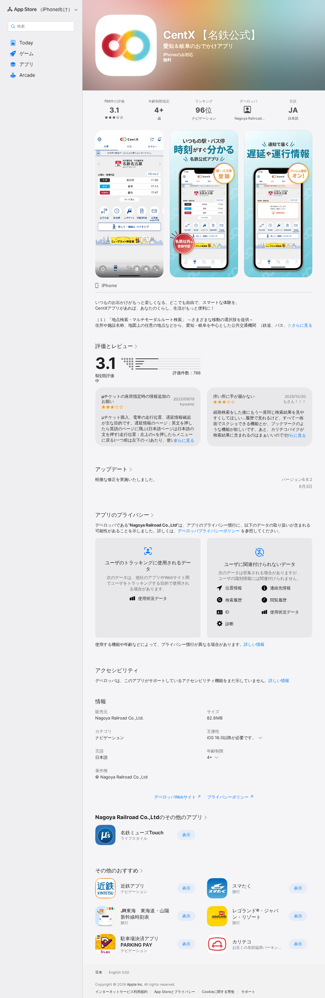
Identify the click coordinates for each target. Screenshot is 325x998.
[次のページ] (318, 110)
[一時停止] (137, 269)
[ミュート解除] (146, 269)
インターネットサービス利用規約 (121, 992)
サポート (248, 992)
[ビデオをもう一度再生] (103, 269)
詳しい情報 (254, 644)
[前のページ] (88, 110)
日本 (98, 972)
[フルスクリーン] (156, 269)
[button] (41, 43)
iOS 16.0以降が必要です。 (231, 737)
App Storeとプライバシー (174, 992)
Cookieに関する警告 (218, 992)
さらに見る (302, 325)
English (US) (119, 972)
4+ (209, 757)
